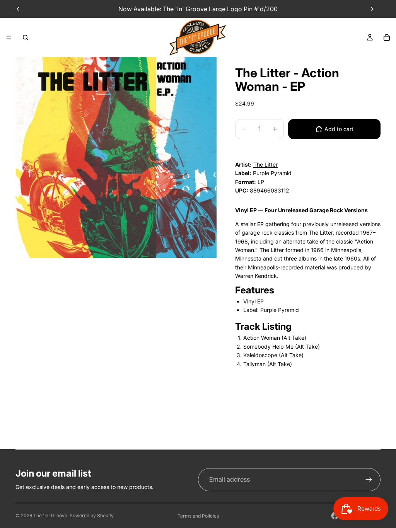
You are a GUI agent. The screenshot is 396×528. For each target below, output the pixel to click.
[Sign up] (369, 480)
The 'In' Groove (50, 515)
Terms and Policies (198, 516)
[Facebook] (335, 515)
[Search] (25, 37)
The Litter (265, 164)
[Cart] (386, 37)
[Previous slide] (18, 8)
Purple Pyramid (272, 173)
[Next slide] (372, 8)
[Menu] (9, 37)
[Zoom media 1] (116, 157)
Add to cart (338, 129)
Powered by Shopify (92, 515)
